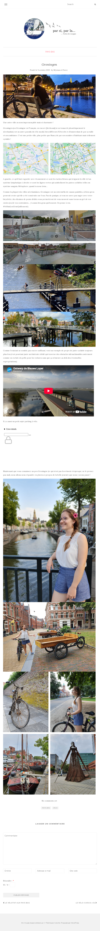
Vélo (55, 808)
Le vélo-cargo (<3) (86, 903)
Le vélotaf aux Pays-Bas (17, 903)
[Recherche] (95, 4)
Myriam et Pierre (61, 70)
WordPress (75, 923)
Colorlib (57, 923)
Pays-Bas (50, 52)
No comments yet (49, 801)
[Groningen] (49, 96)
